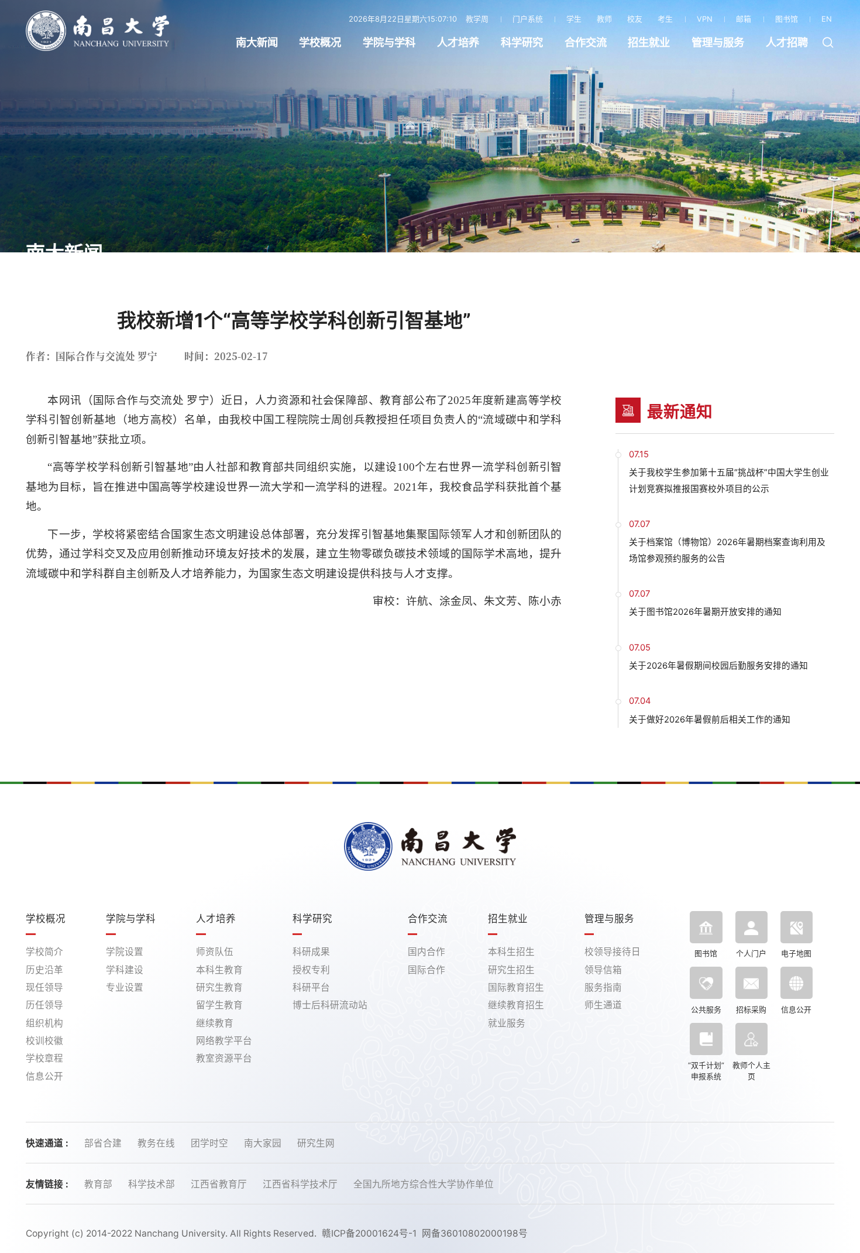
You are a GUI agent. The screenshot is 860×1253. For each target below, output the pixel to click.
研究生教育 (219, 987)
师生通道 (603, 1005)
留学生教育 (219, 1005)
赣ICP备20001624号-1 (369, 1233)
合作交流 (586, 43)
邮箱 (743, 19)
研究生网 (316, 1143)
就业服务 (506, 1023)
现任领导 (44, 987)
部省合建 (104, 1143)
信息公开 (44, 1076)
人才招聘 (787, 43)
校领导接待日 (612, 951)
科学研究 (522, 43)
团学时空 (211, 1143)
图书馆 (786, 19)
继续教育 (214, 1023)
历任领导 (44, 1005)
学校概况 (320, 43)
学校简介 (44, 951)
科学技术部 (152, 1184)
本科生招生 (511, 951)
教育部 (99, 1184)
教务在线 (157, 1143)
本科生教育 (219, 969)
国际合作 (426, 969)
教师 (604, 19)
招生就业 (649, 43)
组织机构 (44, 1023)
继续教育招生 (516, 1005)
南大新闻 (257, 43)
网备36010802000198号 (475, 1233)
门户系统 (527, 19)
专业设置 (124, 987)
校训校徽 (44, 1040)
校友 (634, 19)
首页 (430, 126)
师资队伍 (214, 951)
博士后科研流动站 (330, 1005)
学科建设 (124, 969)
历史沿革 (44, 969)
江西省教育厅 (220, 1184)
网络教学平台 (224, 1040)
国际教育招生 (516, 987)
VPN (705, 19)
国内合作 (426, 951)
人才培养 (458, 43)
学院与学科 (389, 43)
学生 (574, 19)
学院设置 (124, 951)
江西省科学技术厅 (301, 1184)
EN (826, 19)
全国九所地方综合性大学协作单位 (423, 1184)
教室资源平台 (224, 1058)
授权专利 (311, 969)
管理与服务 (718, 43)
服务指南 (603, 987)
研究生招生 (511, 969)
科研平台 (311, 987)
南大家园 (264, 1143)
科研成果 (311, 951)
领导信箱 (603, 969)
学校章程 (44, 1058)
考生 (665, 19)
